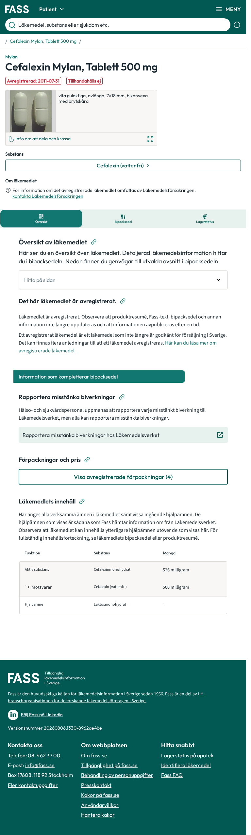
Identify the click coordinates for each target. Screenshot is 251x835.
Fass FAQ (172, 775)
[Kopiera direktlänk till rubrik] (94, 242)
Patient (48, 9)
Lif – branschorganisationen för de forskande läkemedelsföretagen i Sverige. (107, 697)
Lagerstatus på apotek (187, 755)
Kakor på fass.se (100, 795)
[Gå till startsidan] (17, 9)
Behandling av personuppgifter (117, 775)
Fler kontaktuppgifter (33, 785)
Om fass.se (94, 755)
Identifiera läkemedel (186, 765)
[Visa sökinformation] (237, 24)
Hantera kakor (98, 815)
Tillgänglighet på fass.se (109, 765)
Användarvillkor (100, 805)
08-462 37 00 (44, 755)
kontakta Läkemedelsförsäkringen (47, 196)
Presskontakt (96, 785)
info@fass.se (40, 765)
